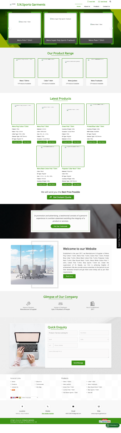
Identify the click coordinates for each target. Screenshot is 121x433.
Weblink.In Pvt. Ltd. (31, 422)
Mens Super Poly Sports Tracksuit (60, 40)
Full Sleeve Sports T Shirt (70, 392)
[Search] (110, 1)
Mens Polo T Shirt (24, 40)
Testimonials (40, 384)
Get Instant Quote (62, 197)
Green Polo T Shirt (68, 126)
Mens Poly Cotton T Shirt (20, 126)
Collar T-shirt (48, 81)
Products (96, 6)
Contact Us (106, 6)
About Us (87, 6)
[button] (48, 413)
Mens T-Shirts (24, 81)
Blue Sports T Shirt (93, 390)
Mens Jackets (72, 81)
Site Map (38, 387)
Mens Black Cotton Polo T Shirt (47, 169)
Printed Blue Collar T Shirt (95, 126)
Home (79, 6)
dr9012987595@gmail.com (73, 413)
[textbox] (62, 332)
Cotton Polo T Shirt (69, 390)
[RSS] (13, 389)
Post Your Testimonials (60, 226)
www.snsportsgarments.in (98, 413)
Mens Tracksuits (96, 81)
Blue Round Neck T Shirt (95, 387)
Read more (69, 276)
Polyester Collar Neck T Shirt (71, 169)
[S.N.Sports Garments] (13, 4)
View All (90, 392)
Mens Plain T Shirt (96, 40)
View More (27, 142)
